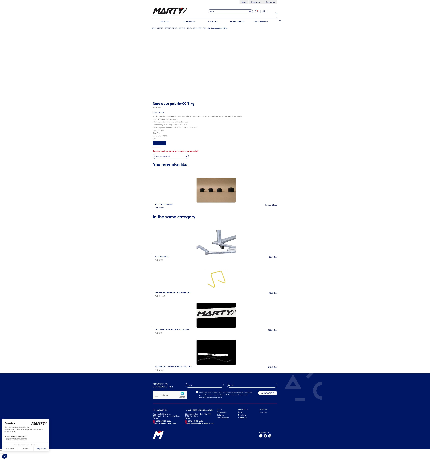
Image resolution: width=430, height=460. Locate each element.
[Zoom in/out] (1, 450)
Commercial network (225, 423)
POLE (189, 28)
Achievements (237, 22)
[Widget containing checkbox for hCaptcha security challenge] (170, 395)
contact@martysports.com (165, 423)
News (244, 2)
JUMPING (182, 28)
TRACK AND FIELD (171, 28)
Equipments (221, 412)
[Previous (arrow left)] (1, 453)
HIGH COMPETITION (199, 28)
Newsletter (255, 2)
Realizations (243, 409)
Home (153, 28)
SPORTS (160, 28)
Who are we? (222, 420)
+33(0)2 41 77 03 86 (163, 421)
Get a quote (159, 143)
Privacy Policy (263, 412)
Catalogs (213, 22)
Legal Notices (263, 409)
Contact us (270, 2)
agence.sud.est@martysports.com (200, 423)
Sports (219, 409)
